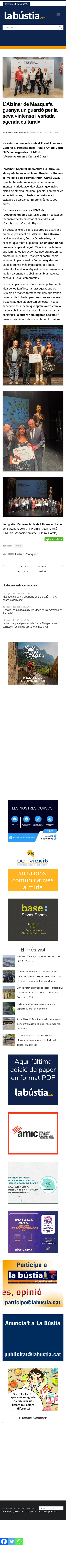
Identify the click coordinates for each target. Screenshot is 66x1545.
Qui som (16, 1511)
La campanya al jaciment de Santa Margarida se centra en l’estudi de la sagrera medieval (37, 1040)
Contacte (53, 1511)
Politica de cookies (39, 1511)
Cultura (19, 554)
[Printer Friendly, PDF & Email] (54, 539)
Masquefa (32, 554)
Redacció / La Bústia (15, 132)
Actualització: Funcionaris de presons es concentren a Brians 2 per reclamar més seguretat (39, 1024)
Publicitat (25, 1511)
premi (18, 546)
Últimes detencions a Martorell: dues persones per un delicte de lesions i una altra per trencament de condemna (39, 976)
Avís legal (7, 1511)
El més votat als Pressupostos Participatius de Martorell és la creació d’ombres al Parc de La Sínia (40, 992)
